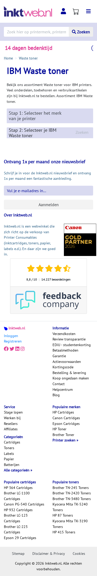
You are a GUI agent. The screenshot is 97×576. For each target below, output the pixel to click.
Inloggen (11, 335)
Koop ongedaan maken (71, 378)
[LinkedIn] (17, 349)
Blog (56, 395)
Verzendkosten (64, 333)
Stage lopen (13, 412)
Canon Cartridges (66, 418)
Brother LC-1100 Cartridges (17, 496)
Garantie (59, 356)
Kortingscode (63, 367)
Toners (9, 448)
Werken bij (12, 418)
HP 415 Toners (64, 532)
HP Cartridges (63, 412)
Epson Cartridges (66, 423)
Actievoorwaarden (67, 361)
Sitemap (18, 553)
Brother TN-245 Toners (71, 487)
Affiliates (11, 429)
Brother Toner (63, 434)
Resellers (11, 423)
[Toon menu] (88, 11)
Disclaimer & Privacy (48, 553)
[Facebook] (6, 349)
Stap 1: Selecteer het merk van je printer (35, 115)
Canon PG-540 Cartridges (24, 504)
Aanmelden (49, 204)
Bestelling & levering (69, 372)
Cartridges (12, 442)
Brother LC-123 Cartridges (16, 518)
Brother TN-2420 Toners (72, 493)
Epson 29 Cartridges (20, 537)
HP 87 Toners (63, 515)
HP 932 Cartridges (18, 510)
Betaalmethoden (65, 350)
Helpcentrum (63, 389)
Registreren (13, 341)
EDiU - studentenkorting (72, 345)
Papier (9, 459)
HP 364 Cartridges (18, 487)
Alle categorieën (17, 470)
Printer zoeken (65, 440)
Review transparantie (69, 339)
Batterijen (11, 464)
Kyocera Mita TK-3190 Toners (70, 524)
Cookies (79, 553)
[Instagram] (22, 349)
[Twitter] (12, 349)
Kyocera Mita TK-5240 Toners (70, 507)
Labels (9, 453)
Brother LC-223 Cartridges (16, 529)
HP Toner (59, 429)
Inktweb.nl (17, 328)
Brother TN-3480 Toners (72, 498)
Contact (59, 384)
